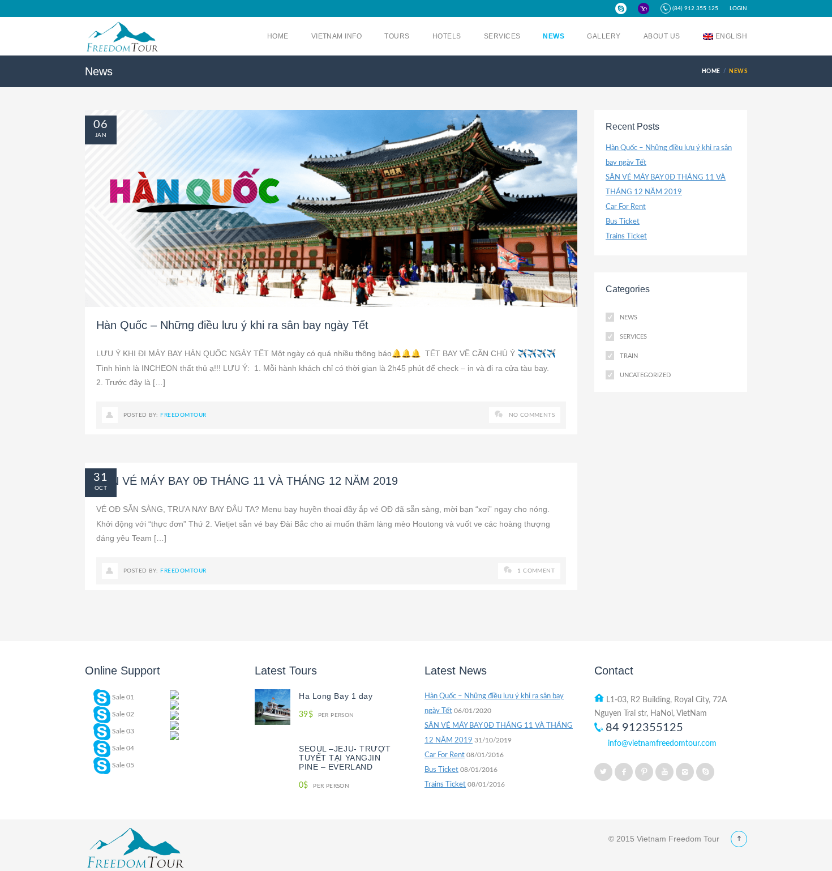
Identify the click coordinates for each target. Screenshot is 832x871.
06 (100, 124)
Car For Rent (626, 207)
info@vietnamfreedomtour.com (662, 744)
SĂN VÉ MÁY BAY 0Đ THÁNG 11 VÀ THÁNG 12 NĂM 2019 (247, 481)
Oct (101, 488)
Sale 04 (122, 748)
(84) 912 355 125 (694, 8)
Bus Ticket (623, 221)
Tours (396, 36)
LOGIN (738, 8)
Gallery (603, 36)
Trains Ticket (626, 236)
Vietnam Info (336, 36)
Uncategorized (645, 375)
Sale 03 (122, 731)
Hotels (446, 36)
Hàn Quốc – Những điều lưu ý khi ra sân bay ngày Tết (232, 325)
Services (502, 36)
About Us (662, 36)
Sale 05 (122, 765)
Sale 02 (122, 714)
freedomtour (183, 415)
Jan (100, 135)
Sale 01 (122, 697)
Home (278, 36)
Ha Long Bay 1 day (336, 696)
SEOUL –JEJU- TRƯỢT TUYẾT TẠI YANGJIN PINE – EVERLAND (345, 757)
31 (100, 477)
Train (629, 356)
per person (326, 715)
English (731, 36)
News (553, 36)
